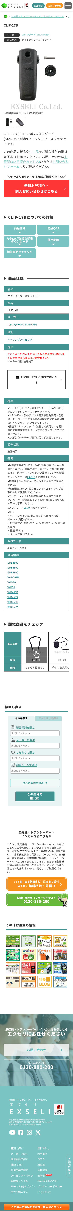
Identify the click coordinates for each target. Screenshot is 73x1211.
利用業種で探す (19, 1170)
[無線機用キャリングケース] (62, 644)
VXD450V (12, 607)
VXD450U (12, 602)
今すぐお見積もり (35, 667)
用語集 (41, 1164)
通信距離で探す (19, 1159)
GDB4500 (12, 562)
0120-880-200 (36, 1065)
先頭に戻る (69, 1167)
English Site (44, 1192)
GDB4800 (12, 567)
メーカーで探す (19, 1153)
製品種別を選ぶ (25, 727)
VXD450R (12, 592)
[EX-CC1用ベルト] (35, 644)
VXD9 (27, 507)
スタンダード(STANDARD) (35, 34)
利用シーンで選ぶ (26, 765)
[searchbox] (35, 733)
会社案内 (42, 1170)
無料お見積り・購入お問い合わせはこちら (36, 188)
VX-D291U (13, 577)
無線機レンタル (19, 1181)
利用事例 (42, 1153)
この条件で (35, 796)
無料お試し (43, 1148)
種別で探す (17, 1148)
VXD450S (12, 597)
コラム (41, 1159)
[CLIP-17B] (36, 78)
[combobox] (35, 733)
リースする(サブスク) (23, 1186)
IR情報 (41, 1175)
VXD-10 (11, 582)
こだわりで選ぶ (25, 752)
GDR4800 (12, 572)
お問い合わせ (54, 5)
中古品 (34, 151)
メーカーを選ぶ (25, 740)
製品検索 (38, 5)
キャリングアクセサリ (19, 339)
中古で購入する (19, 1192)
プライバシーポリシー (49, 1186)
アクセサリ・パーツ (22, 1175)
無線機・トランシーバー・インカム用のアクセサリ (38, 16)
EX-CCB (35, 660)
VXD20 (11, 587)
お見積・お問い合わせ (38, 380)
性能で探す (17, 1164)
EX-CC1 (31, 477)
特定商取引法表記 (47, 1181)
